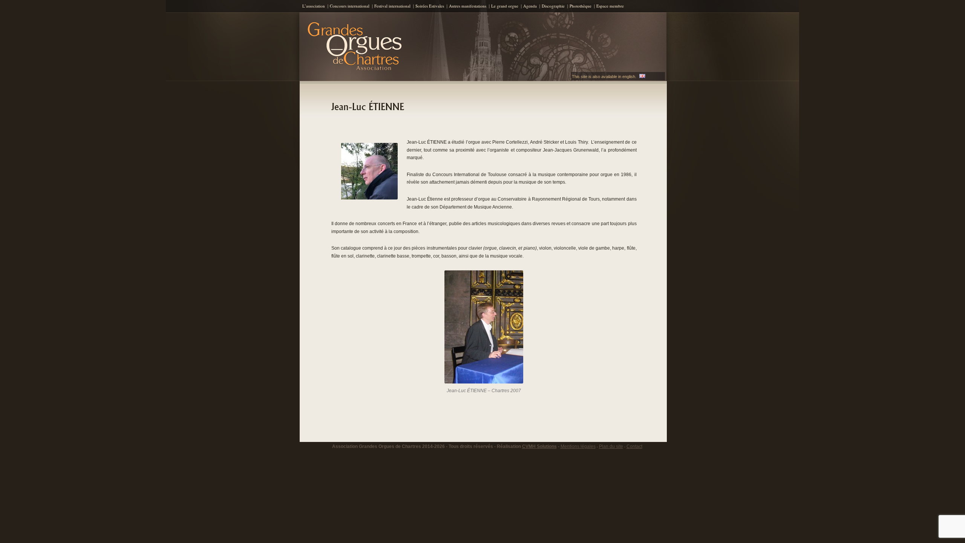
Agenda (530, 6)
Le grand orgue (504, 6)
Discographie (553, 6)
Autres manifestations (467, 6)
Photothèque (580, 6)
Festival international (392, 6)
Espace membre (610, 6)
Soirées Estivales (429, 6)
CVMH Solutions (539, 446)
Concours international (349, 6)
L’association (313, 6)
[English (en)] (642, 76)
